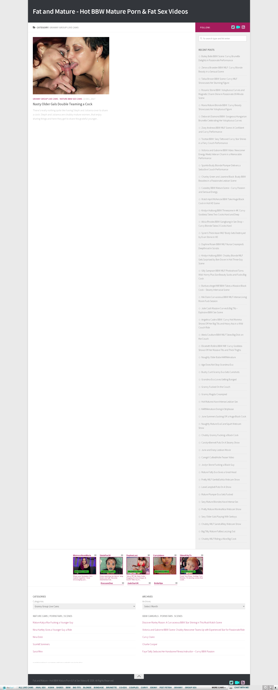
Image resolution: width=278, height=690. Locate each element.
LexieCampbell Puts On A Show (216, 486)
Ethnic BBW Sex (68, 662)
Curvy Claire (148, 636)
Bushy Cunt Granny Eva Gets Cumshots (220, 372)
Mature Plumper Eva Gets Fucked (217, 494)
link (275, 640)
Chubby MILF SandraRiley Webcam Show (221, 524)
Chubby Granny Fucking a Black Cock (219, 435)
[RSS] (243, 27)
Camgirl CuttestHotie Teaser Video (217, 457)
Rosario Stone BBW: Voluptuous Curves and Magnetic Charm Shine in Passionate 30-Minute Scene (222, 94)
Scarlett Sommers (41, 644)
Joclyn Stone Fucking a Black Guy (217, 464)
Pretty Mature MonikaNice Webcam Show (221, 509)
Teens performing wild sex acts (52, 662)
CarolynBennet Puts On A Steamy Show (220, 442)
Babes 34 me (74, 662)
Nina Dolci (38, 636)
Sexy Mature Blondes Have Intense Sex (219, 501)
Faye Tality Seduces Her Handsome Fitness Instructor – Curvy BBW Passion (178, 651)
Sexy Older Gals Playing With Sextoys (219, 516)
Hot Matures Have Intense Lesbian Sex (219, 401)
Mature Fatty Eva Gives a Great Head (218, 472)
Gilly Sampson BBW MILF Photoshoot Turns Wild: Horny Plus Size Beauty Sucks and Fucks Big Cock (222, 274)
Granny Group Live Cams (45, 98)
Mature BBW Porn (79, 662)
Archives (146, 601)
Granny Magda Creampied (214, 394)
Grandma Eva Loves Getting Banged (218, 379)
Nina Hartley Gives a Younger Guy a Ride (52, 629)
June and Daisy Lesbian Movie (216, 449)
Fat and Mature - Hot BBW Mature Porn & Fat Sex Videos (110, 11)
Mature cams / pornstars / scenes (52, 616)
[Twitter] (233, 27)
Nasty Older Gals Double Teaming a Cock (62, 104)
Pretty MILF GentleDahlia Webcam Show (220, 479)
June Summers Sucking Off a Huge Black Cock (223, 416)
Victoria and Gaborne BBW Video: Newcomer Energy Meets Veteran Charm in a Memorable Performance (222, 154)
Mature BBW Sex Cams (71, 98)
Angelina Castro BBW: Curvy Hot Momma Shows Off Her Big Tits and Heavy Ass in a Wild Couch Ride (221, 323)
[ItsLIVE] (238, 27)
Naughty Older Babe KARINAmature (218, 357)
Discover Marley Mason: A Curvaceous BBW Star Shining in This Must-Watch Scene (182, 622)
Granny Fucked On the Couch (215, 386)
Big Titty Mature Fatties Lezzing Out (218, 531)
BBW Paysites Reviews (62, 662)
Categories (38, 601)
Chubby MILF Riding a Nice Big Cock (218, 538)
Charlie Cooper (149, 644)
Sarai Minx (38, 651)
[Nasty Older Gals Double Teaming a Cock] (71, 65)
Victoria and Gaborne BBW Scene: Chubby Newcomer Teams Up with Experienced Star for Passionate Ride (193, 629)
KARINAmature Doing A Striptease (217, 409)
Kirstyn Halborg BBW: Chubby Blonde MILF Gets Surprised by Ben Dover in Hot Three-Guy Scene (221, 259)
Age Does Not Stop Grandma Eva (217, 364)
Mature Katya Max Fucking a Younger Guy (53, 622)
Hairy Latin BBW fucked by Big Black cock (39, 662)
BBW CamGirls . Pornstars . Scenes (162, 616)
